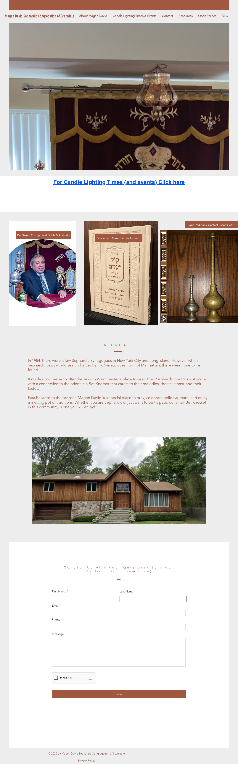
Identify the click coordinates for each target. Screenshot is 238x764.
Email (55, 605)
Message (58, 633)
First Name (59, 591)
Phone (56, 619)
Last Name (127, 591)
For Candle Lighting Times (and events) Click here (119, 182)
